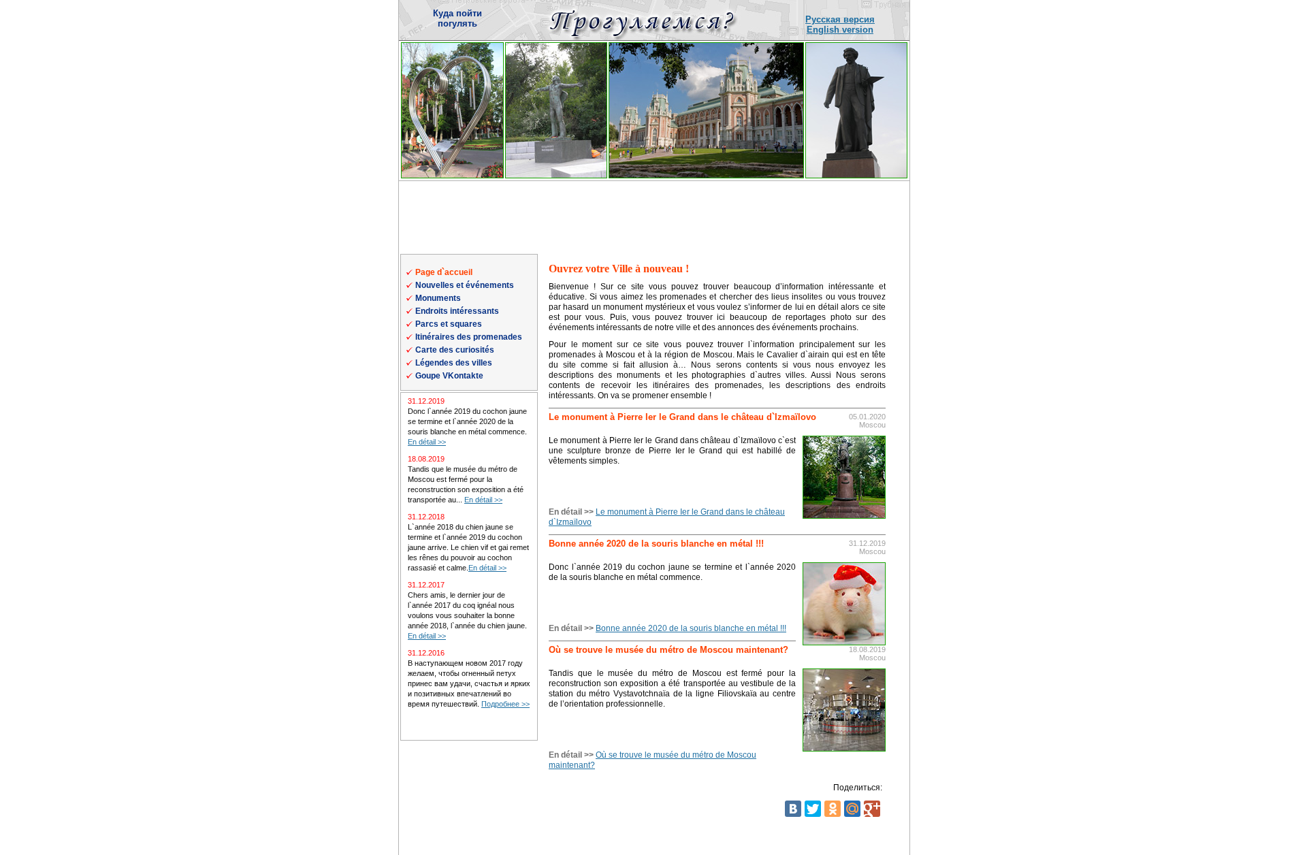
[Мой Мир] (852, 809)
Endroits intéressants (457, 311)
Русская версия (840, 19)
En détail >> (427, 442)
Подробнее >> (505, 704)
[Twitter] (813, 809)
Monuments (438, 298)
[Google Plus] (872, 809)
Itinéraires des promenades (468, 337)
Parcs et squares (448, 324)
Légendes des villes (453, 363)
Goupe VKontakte (449, 376)
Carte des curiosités (454, 350)
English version (840, 30)
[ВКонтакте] (793, 809)
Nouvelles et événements (464, 285)
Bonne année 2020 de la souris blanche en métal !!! (691, 628)
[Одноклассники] (832, 809)
